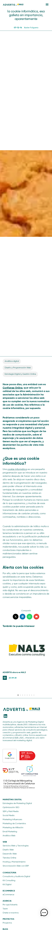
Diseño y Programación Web (18, 368)
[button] (47, 4)
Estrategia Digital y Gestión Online (20, 374)
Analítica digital (12, 361)
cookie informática (17, 469)
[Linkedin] (5, 716)
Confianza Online (12, 387)
